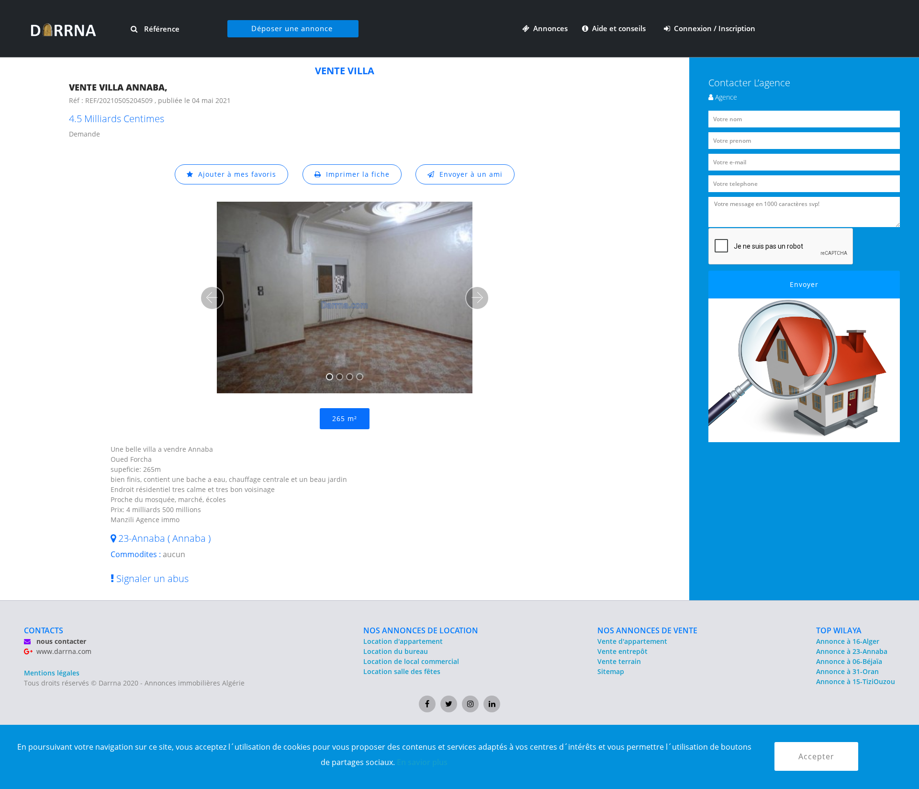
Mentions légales (51, 672)
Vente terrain (619, 661)
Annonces (548, 28)
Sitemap (610, 671)
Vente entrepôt (622, 651)
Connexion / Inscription (712, 28)
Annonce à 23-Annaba (851, 651)
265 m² (344, 418)
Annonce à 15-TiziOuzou (855, 681)
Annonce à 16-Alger (847, 641)
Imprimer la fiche (355, 174)
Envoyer (804, 284)
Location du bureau (395, 651)
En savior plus (422, 762)
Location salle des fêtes (401, 671)
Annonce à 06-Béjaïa (849, 661)
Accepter (816, 756)
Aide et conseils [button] (618, 28)
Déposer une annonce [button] (292, 28)
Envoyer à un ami (469, 174)
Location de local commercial (411, 661)
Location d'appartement (403, 641)
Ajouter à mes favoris (234, 174)
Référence (160, 29)
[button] (212, 298)
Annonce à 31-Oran (847, 671)
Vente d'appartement (632, 641)
